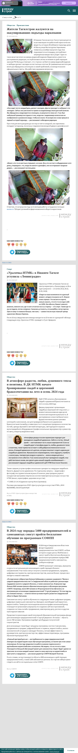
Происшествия (23, 25)
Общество (11, 25)
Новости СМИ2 (6, 263)
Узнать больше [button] (54, 751)
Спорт (9, 269)
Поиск (69, 10)
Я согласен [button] (70, 750)
